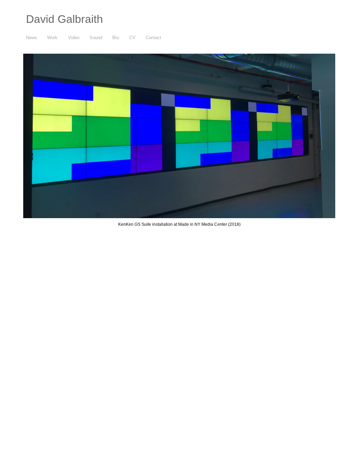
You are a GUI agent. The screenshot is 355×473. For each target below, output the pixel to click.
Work (52, 37)
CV (132, 37)
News (31, 37)
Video (73, 37)
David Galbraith (64, 19)
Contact (153, 37)
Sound (95, 37)
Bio (115, 37)
